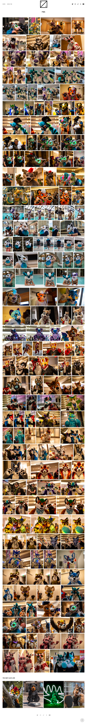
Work (4, 4)
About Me (9, 4)
